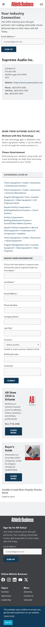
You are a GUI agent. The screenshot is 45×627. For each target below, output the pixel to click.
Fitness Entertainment (13, 152)
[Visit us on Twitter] (26, 579)
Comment (8, 366)
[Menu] (3, 4)
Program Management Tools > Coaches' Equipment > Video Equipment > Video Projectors (21, 247)
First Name (9, 270)
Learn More (13, 431)
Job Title (8, 328)
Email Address (8, 36)
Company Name (11, 317)
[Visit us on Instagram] (9, 579)
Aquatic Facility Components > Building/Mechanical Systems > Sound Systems (21, 210)
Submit (11, 380)
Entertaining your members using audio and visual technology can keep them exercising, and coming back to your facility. (22, 159)
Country (8, 340)
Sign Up (9, 49)
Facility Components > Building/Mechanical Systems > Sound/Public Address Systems (18, 220)
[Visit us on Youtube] (20, 579)
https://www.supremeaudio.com (28, 82)
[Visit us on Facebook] (3, 579)
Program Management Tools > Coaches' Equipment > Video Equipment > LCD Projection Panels (21, 200)
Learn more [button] (9, 616)
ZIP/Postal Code (11, 354)
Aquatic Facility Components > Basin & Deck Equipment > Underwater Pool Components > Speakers (21, 230)
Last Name (9, 282)
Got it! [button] (8, 622)
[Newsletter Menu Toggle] (41, 4)
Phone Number (11, 305)
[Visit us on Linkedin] (14, 579)
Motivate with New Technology (18, 135)
